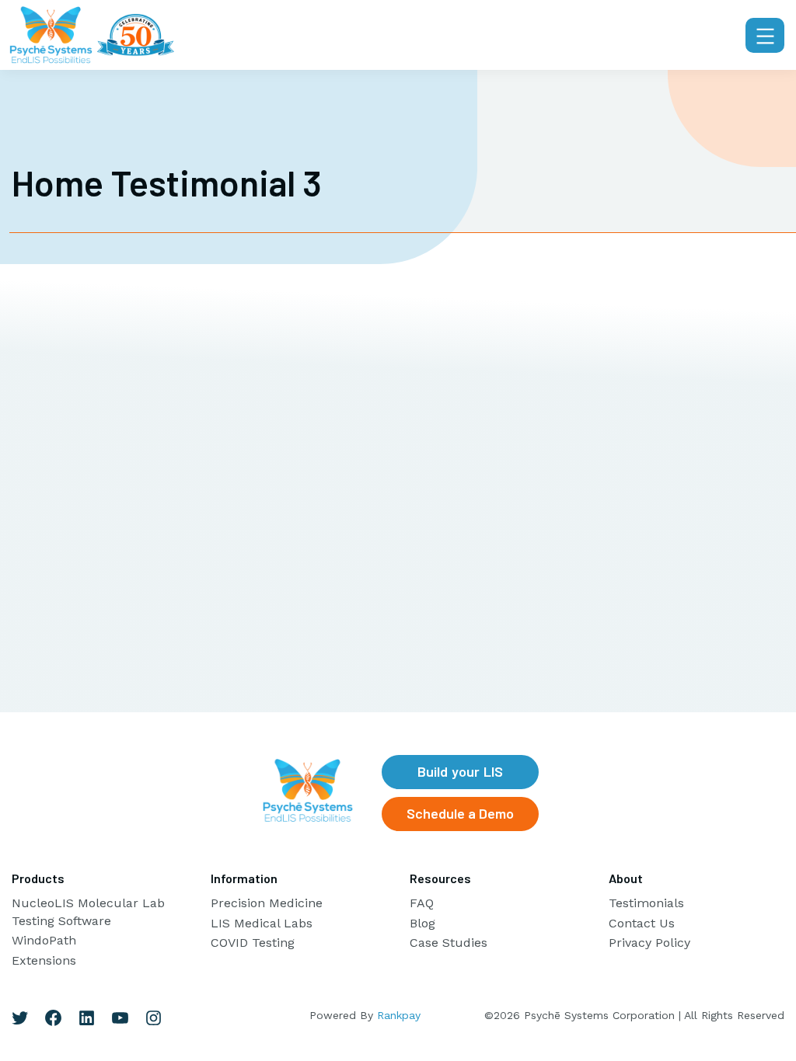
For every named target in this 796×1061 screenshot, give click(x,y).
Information (244, 878)
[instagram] (153, 1018)
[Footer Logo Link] (307, 790)
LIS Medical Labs (261, 923)
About (626, 878)
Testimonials (646, 903)
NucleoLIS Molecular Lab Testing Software (88, 911)
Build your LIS (460, 771)
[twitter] (20, 1018)
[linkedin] (86, 1018)
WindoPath (44, 940)
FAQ (422, 903)
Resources (440, 878)
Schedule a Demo (460, 813)
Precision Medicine (267, 903)
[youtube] (120, 1018)
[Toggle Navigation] (764, 35)
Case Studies (448, 942)
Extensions (44, 960)
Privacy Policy (649, 942)
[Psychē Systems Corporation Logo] (92, 35)
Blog (422, 923)
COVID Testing (253, 942)
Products (38, 878)
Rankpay (399, 1015)
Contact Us (642, 923)
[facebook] (53, 1018)
